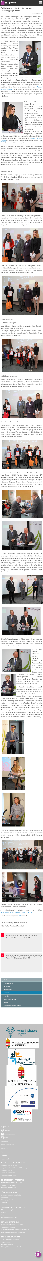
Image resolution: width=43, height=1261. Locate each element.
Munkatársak (4, 1141)
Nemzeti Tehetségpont (7, 1170)
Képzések (4, 1212)
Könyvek (3, 1214)
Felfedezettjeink (5, 1197)
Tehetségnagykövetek (7, 1200)
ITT (20, 916)
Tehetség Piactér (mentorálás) (9, 1217)
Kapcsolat (3, 1152)
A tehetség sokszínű (9, 1134)
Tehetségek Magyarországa (8, 1187)
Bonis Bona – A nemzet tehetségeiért (11, 1195)
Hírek (5, 980)
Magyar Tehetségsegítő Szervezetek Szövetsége (14, 1167)
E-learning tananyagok (7, 1210)
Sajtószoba (7, 1130)
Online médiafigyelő (10, 999)
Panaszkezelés (5, 1159)
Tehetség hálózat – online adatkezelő (11, 1247)
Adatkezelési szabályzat (7, 1144)
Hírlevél (6, 1127)
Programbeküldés (6, 1242)
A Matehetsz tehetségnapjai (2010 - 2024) (12, 1224)
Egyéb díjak (4, 1202)
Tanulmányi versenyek (7, 1244)
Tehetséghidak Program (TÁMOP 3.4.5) (11, 1182)
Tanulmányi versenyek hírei (12, 1006)
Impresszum (4, 1148)
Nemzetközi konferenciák (8, 1227)
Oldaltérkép (4, 1155)
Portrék (6, 1002)
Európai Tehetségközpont (8, 1172)
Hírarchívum (8, 989)
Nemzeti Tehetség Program (8, 1185)
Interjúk (6, 996)
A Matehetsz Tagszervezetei (8, 1175)
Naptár (6, 1137)
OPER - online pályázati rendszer (10, 1239)
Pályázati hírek (8, 983)
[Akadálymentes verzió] (38, 1254)
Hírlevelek (7, 986)
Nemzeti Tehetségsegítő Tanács (9, 1165)
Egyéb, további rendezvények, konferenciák (13, 1232)
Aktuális (6, 993)
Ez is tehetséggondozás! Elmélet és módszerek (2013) (15, 1229)
